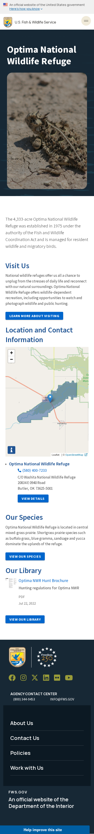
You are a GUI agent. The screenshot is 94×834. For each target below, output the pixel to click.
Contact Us (24, 737)
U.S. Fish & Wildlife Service (35, 22)
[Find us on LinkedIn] (47, 678)
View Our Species (25, 556)
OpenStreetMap (74, 454)
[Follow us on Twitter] (36, 678)
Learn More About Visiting (34, 316)
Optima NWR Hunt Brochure (43, 580)
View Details (33, 498)
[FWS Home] (7, 22)
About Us (21, 723)
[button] (50, 398)
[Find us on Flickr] (58, 678)
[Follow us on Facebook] (14, 678)
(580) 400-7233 (35, 470)
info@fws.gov (62, 699)
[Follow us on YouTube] (70, 678)
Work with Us (27, 767)
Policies (20, 752)
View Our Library (25, 619)
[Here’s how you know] (47, 7)
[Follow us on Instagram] (25, 678)
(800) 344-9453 (24, 699)
